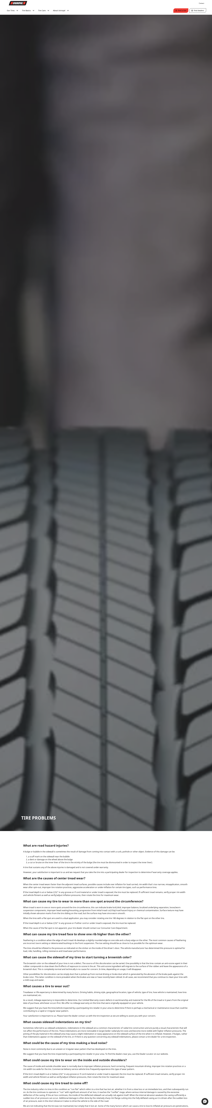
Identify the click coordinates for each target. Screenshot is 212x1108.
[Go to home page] (18, 3)
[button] (204, 1101)
